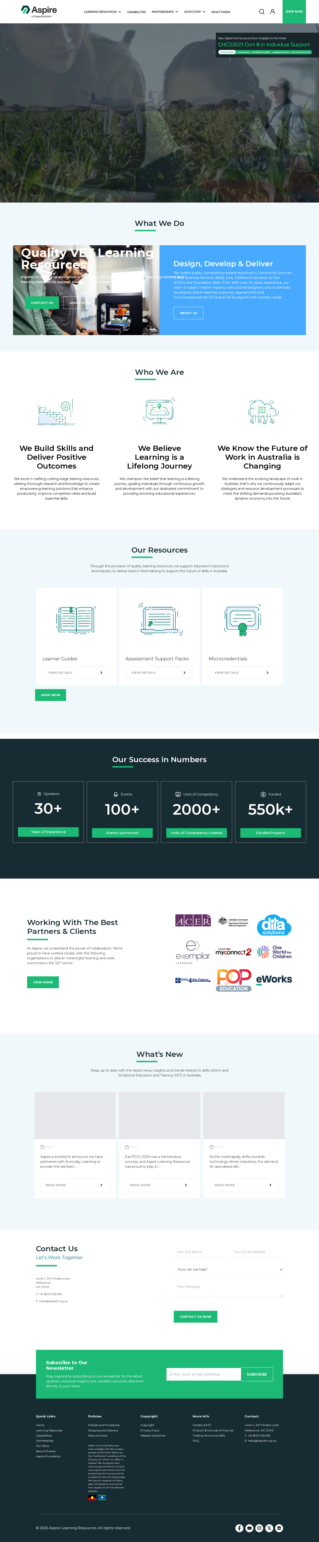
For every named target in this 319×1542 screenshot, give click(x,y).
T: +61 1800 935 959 (257, 1435)
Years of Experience (48, 832)
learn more (80, 303)
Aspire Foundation (48, 1456)
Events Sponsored (122, 833)
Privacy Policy (150, 1430)
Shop (294, 11)
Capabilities (136, 12)
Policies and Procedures (104, 1425)
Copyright (147, 1425)
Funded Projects (270, 833)
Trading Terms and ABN (209, 1435)
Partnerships (44, 1440)
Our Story (43, 1445)
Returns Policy (98, 1435)
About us (188, 313)
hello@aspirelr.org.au (53, 1301)
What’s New (220, 12)
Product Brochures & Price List (213, 1430)
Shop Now (50, 695)
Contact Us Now (195, 1316)
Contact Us (42, 303)
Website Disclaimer (153, 1435)
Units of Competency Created (196, 833)
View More (43, 982)
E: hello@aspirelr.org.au (261, 1440)
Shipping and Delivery (103, 1430)
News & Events (46, 1451)
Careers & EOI (202, 1425)
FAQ (196, 1440)
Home (40, 1425)
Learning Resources (49, 1430)
